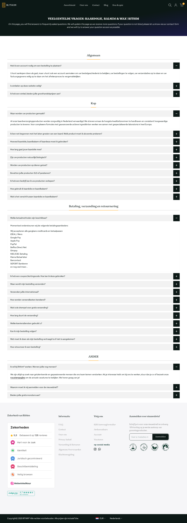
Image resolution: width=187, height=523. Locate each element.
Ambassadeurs (101, 430)
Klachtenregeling (66, 455)
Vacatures (98, 440)
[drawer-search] (170, 5)
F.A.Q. (61, 425)
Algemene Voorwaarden (70, 450)
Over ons (63, 435)
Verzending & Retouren (69, 445)
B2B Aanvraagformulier (105, 425)
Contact (62, 430)
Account (98, 435)
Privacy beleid (65, 440)
